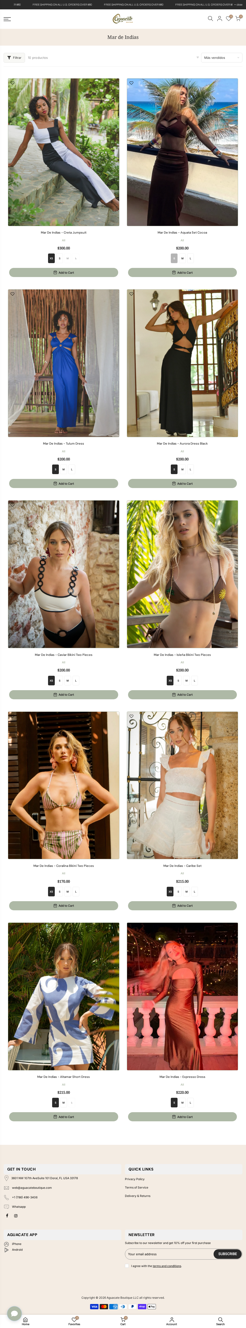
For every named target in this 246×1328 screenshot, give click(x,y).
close (9, 4)
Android (17, 1249)
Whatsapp (18, 1206)
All (63, 240)
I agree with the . (156, 1266)
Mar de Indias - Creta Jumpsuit (63, 233)
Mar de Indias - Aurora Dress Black (182, 444)
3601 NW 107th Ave (44, 1178)
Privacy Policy (135, 1179)
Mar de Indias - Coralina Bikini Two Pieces (63, 866)
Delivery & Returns (137, 1196)
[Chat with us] (14, 1313)
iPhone (16, 1244)
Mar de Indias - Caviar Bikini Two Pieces (63, 655)
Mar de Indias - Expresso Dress (182, 1077)
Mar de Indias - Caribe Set (182, 866)
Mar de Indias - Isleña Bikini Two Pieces (182, 655)
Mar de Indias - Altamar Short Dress (63, 1077)
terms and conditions (167, 1266)
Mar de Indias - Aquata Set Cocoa (182, 233)
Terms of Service (136, 1187)
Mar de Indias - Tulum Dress (63, 444)
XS (51, 258)
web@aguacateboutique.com (32, 1187)
